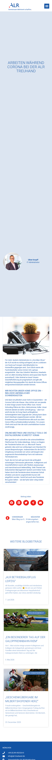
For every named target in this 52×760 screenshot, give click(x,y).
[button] (46, 6)
